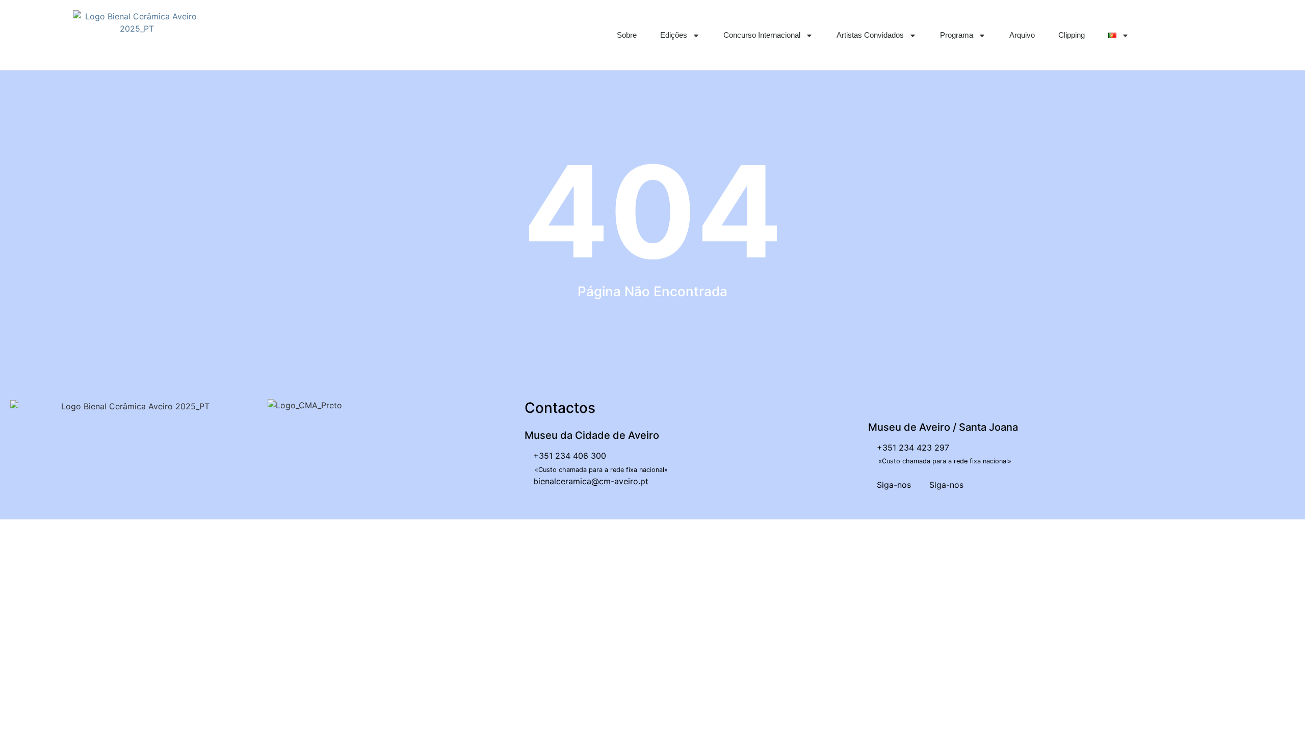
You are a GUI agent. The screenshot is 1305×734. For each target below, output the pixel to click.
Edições (673, 35)
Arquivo (1022, 35)
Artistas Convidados (870, 35)
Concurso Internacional (761, 35)
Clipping (1071, 35)
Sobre (627, 35)
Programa (956, 35)
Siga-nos (892, 485)
